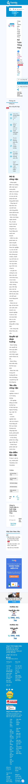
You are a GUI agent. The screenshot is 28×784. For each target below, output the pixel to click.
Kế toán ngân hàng (13, 479)
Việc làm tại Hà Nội (12, 731)
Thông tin (12, 101)
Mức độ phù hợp (13, 107)
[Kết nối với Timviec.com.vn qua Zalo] (22, 781)
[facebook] (7, 690)
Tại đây (14, 601)
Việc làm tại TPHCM (12, 736)
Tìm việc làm (18, 666)
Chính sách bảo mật (9, 674)
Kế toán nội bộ (13, 486)
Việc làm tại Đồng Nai (11, 755)
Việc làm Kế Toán (18, 734)
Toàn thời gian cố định (15, 132)
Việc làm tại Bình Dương (11, 749)
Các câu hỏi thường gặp (9, 670)
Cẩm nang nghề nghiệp (18, 676)
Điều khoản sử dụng (9, 677)
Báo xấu (18, 498)
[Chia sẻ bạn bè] (18, 90)
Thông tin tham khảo (18, 679)
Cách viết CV (18, 668)
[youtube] (12, 690)
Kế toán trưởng (13, 483)
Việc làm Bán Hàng (18, 752)
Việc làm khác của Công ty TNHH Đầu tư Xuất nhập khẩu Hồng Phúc (13, 539)
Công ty (11, 104)
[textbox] (16, 9)
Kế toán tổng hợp (13, 474)
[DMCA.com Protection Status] (9, 695)
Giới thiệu (8, 666)
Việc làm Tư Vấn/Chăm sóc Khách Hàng (19, 747)
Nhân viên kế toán (13, 491)
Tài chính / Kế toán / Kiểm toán (15, 168)
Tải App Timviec (8, 777)
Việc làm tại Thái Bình (13, 547)
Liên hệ (8, 668)
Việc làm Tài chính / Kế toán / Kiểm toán (13, 544)
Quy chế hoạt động (9, 681)
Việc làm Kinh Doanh (18, 730)
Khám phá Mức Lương (9, 780)
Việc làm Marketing (18, 741)
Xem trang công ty (13, 524)
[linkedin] (10, 690)
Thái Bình (18, 74)
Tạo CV (17, 670)
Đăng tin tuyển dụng (18, 775)
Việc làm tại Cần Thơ (11, 762)
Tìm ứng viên (18, 778)
